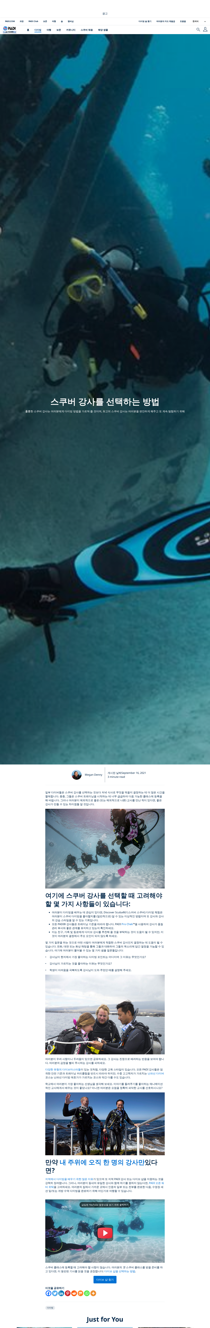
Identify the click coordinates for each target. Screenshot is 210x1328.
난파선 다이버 (156, 1073)
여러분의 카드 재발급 (165, 21)
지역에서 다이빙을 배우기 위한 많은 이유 (69, 1179)
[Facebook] (48, 1293)
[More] (93, 1293)
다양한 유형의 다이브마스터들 (63, 1069)
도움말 (183, 21)
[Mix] (80, 1293)
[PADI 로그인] (205, 29)
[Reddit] (74, 1293)
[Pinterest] (68, 1293)
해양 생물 (103, 29)
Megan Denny (93, 774)
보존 (45, 21)
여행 (54, 21)
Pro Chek (127, 924)
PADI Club (33, 21)
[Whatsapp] (87, 1293)
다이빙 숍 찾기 (145, 21)
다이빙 (37, 29)
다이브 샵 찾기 (105, 1279)
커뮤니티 (70, 29)
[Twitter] (55, 1293)
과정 (22, 21)
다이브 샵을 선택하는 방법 (119, 1271)
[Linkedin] (61, 1293)
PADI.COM (10, 21)
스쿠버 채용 (87, 29)
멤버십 (71, 21)
